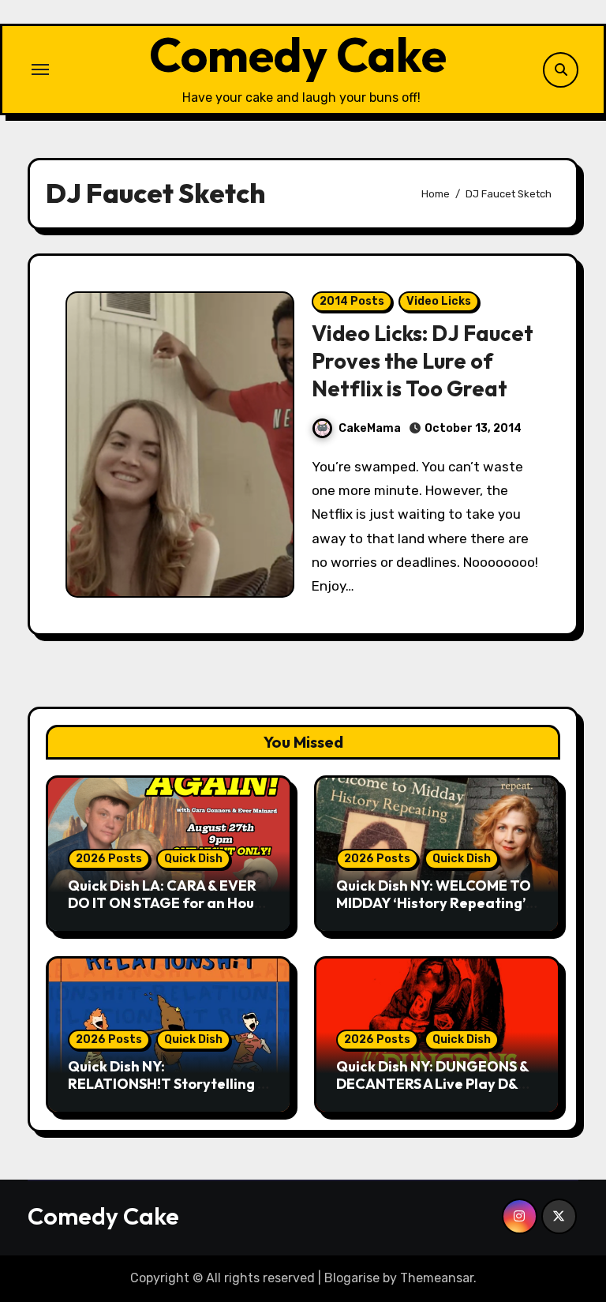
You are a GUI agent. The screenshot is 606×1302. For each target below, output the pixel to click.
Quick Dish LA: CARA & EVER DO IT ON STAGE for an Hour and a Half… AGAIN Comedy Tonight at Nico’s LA (164, 911)
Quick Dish (193, 858)
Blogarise (352, 1277)
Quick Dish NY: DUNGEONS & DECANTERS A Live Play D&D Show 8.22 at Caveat (432, 1083)
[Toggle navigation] (40, 69)
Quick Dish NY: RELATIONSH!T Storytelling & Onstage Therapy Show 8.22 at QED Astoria (167, 1092)
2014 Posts (352, 301)
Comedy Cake (298, 54)
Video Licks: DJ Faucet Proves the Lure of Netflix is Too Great (422, 361)
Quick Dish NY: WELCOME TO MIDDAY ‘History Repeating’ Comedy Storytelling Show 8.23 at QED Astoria (433, 911)
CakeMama (370, 428)
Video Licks (438, 301)
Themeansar (436, 1277)
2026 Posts (109, 858)
